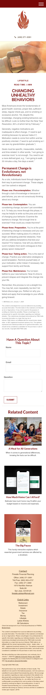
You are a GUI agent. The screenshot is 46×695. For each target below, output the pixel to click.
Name (8, 347)
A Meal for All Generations (23, 448)
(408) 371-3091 (24, 37)
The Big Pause (23, 545)
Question (8, 377)
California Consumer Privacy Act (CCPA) (27, 656)
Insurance (23, 610)
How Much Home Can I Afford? (23, 497)
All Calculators (23, 623)
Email (8, 362)
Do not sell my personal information (16, 661)
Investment (23, 605)
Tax (23, 613)
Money (23, 615)
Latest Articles (23, 620)
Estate (23, 608)
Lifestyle (23, 618)
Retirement (23, 603)
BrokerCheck (6, 628)
